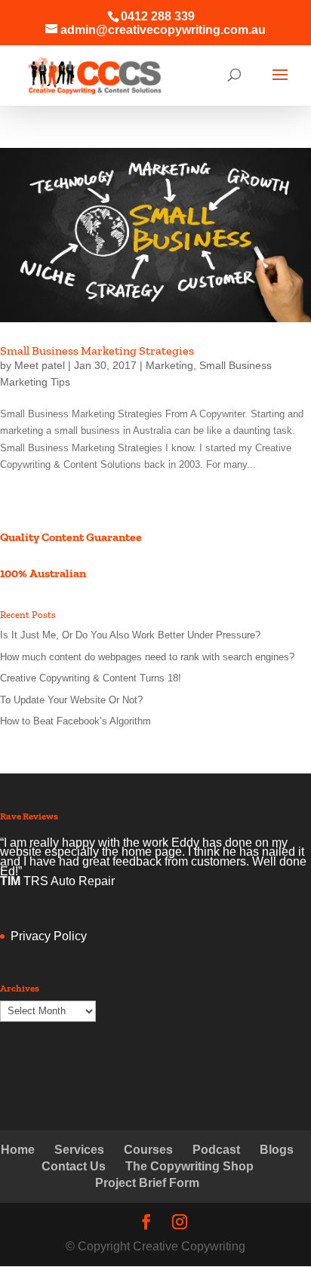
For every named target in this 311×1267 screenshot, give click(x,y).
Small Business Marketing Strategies (97, 350)
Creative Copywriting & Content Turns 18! (90, 678)
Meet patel (39, 365)
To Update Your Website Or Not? (71, 700)
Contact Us (74, 1166)
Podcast (216, 1149)
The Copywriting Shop (189, 1166)
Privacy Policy (49, 936)
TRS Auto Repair (69, 881)
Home (18, 1149)
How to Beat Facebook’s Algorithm (75, 721)
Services (79, 1149)
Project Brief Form (147, 1182)
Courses (148, 1149)
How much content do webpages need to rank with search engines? (147, 657)
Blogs (277, 1149)
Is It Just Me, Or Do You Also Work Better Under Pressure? (130, 635)
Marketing (169, 365)
